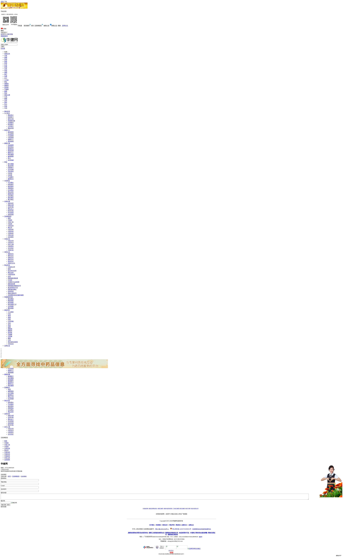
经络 (5, 106)
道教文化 (11, 257)
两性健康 (11, 154)
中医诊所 (11, 225)
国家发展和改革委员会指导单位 (138, 532)
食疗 (5, 74)
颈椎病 (6, 83)
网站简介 (11, 115)
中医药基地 (11, 274)
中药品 (10, 173)
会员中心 (4, 34)
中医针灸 (11, 250)
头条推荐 (11, 145)
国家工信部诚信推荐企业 (157, 532)
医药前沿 (11, 147)
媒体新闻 (11, 132)
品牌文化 (184, 525)
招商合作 (7, 53)
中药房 (10, 175)
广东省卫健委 (176, 508)
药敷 (5, 67)
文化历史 (11, 248)
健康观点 (11, 382)
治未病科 (11, 237)
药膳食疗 (11, 167)
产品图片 (11, 177)
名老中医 (11, 207)
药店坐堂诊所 (12, 270)
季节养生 (11, 199)
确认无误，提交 (5, 504)
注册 (8, 34)
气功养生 (11, 182)
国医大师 (7, 95)
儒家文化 (11, 254)
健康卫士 (11, 152)
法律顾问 (11, 122)
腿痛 (5, 98)
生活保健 (11, 160)
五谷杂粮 (11, 169)
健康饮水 (11, 179)
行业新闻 (11, 135)
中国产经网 (187, 508)
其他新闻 (11, 141)
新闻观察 (11, 372)
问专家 (3, 48)
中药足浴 (11, 344)
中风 (5, 97)
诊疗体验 (11, 393)
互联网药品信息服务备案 (16, 295)
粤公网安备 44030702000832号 (181, 529)
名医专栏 (11, 203)
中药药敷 (11, 321)
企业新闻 (11, 134)
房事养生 (11, 188)
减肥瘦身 (11, 391)
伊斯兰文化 (11, 263)
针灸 (5, 65)
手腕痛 (6, 89)
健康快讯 (11, 149)
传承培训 (11, 291)
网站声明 (171, 525)
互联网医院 (15, 476)
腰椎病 (6, 85)
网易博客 (11, 300)
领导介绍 (11, 119)
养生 (5, 82)
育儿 (5, 104)
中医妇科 (11, 233)
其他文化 (11, 261)
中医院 (10, 220)
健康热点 (11, 395)
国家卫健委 (160, 508)
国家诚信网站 (12, 289)
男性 (5, 102)
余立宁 (200, 536)
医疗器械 (11, 164)
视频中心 (11, 139)
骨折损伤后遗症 (13, 342)
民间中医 (11, 210)
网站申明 (11, 128)
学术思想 (11, 212)
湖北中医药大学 (194, 508)
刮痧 (5, 59)
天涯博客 (11, 306)
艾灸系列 (11, 171)
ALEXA (170, 550)
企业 (9, 276)
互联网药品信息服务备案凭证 (201, 529)
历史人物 (11, 244)
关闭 (2, 1)
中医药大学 (11, 267)
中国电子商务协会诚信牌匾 (198, 532)
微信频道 (11, 299)
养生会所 (11, 272)
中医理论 (11, 246)
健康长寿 (11, 194)
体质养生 (11, 186)
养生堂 (10, 227)
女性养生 (11, 195)
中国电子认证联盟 (13, 282)
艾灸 (5, 68)
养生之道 (11, 397)
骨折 (5, 93)
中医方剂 (11, 240)
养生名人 (11, 209)
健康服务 (11, 380)
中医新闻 (11, 137)
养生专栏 (7, 400)
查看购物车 (4, 36)
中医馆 (10, 224)
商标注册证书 (12, 293)
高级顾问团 (11, 120)
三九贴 (6, 80)
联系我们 (11, 124)
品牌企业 (65, 25)
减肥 (5, 72)
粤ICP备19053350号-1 (162, 529)
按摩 (5, 76)
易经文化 (11, 259)
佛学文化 (11, 255)
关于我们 (151, 525)
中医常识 (11, 242)
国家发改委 (11, 284)
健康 (5, 91)
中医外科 (11, 231)
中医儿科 (11, 235)
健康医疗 (11, 376)
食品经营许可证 (13, 287)
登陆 (11, 34)
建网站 (337, 555)
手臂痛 (10, 336)
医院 (9, 218)
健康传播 (11, 150)
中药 (5, 108)
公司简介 (11, 126)
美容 (5, 70)
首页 (9, 476)
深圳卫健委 (182, 508)
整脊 (5, 63)
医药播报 (11, 378)
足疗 (5, 78)
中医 (5, 55)
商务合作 (165, 525)
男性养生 (11, 197)
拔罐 (5, 57)
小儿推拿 (11, 312)
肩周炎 (6, 87)
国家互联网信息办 (153, 508)
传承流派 (11, 214)
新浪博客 (11, 302)
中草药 (10, 280)
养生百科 (11, 192)
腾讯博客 (11, 308)
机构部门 (11, 117)
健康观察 (11, 156)
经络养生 (11, 184)
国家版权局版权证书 (14, 285)
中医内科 (11, 229)
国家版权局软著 (13, 278)
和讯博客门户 (12, 304)
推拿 (5, 61)
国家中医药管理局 (168, 508)
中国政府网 (145, 508)
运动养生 (11, 190)
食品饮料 (11, 165)
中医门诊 (11, 222)
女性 (5, 100)
